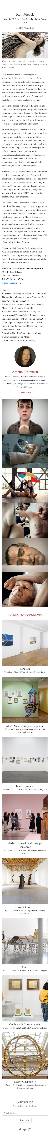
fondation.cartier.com (11, 282)
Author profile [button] (25, 392)
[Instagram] (29, 1130)
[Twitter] (24, 1130)
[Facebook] (20, 1130)
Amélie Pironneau (25, 28)
